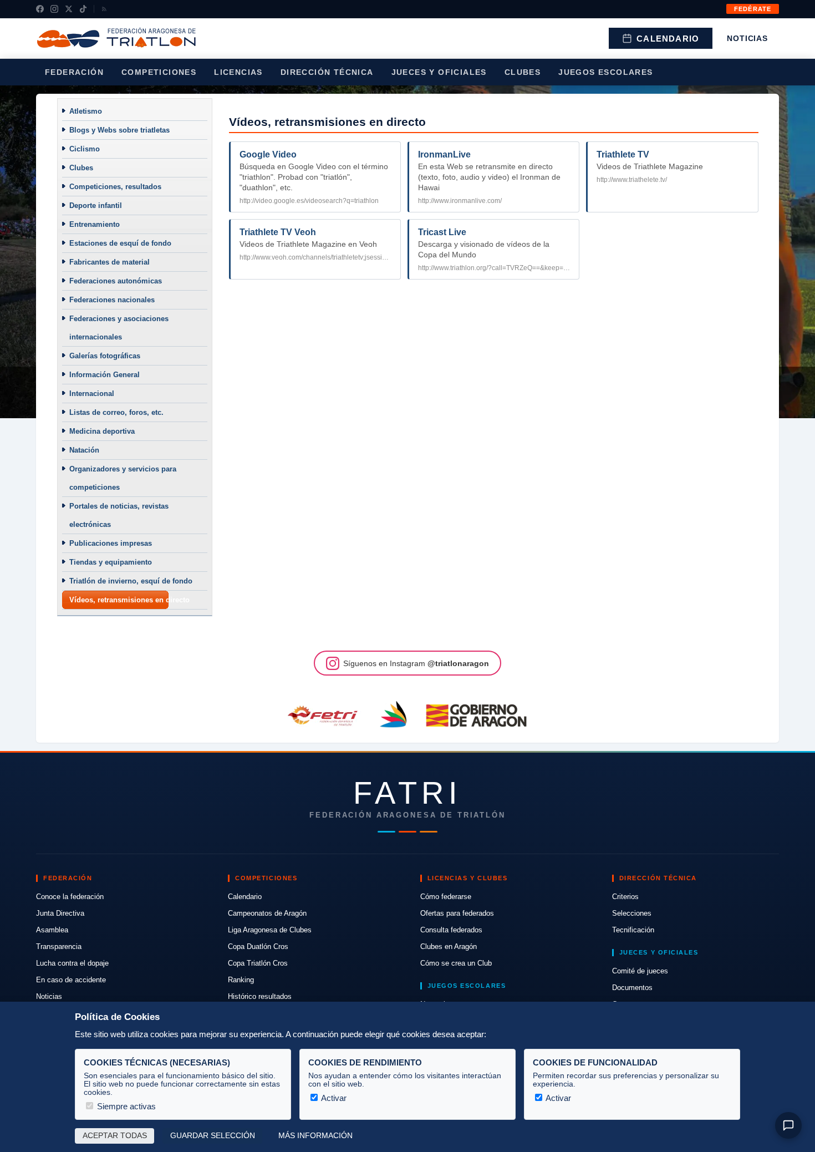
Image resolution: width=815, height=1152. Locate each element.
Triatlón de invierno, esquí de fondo (130, 581)
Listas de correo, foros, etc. (116, 412)
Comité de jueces (640, 971)
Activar (333, 1098)
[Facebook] (40, 9)
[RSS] (104, 9)
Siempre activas (125, 1106)
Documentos (632, 987)
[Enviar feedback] (788, 1125)
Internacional (91, 393)
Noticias (747, 38)
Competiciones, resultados (115, 186)
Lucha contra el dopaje (72, 963)
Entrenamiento (94, 224)
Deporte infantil (95, 205)
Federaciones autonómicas (115, 281)
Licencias (238, 72)
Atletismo (85, 111)
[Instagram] (54, 9)
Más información (315, 1135)
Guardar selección (212, 1135)
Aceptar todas (115, 1135)
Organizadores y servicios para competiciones (122, 478)
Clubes (523, 72)
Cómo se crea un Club (456, 963)
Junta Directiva (60, 913)
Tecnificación (633, 930)
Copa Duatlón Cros (258, 946)
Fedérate (752, 9)
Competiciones (158, 72)
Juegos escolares (605, 72)
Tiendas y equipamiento (110, 562)
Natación (84, 450)
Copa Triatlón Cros (258, 963)
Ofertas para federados (457, 913)
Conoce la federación (70, 896)
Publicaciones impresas (110, 543)
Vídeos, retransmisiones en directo (129, 600)
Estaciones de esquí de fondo (120, 243)
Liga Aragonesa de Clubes (270, 930)
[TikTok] (83, 9)
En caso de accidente (71, 980)
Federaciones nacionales (112, 300)
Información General (104, 375)
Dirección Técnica (327, 72)
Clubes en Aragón (448, 946)
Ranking (241, 980)
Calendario (667, 38)
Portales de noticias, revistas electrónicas (119, 515)
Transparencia (58, 946)
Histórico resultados (260, 996)
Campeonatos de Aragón (267, 913)
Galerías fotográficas (104, 356)
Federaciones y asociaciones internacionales (119, 327)
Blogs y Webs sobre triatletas (119, 130)
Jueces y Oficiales (439, 72)
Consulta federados (451, 930)
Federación (74, 72)
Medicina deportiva (102, 431)
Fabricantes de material (109, 262)
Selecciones (631, 913)
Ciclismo (84, 149)
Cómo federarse (445, 896)
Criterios (625, 896)
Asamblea (52, 930)
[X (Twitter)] (69, 9)
